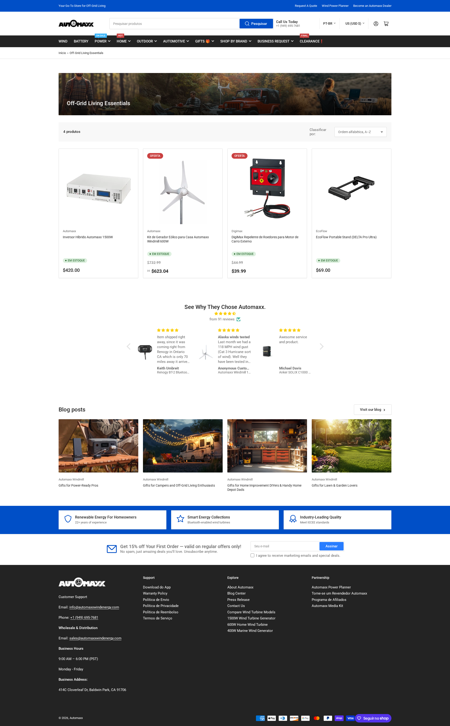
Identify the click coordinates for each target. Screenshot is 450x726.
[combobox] (191, 23)
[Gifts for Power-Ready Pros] (98, 445)
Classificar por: (318, 132)
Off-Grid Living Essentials (86, 53)
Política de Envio (156, 600)
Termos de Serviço (157, 618)
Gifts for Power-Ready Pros (78, 485)
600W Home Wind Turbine (247, 624)
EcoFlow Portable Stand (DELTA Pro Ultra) (346, 237)
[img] (225, 313)
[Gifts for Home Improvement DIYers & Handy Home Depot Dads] (267, 445)
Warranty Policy (155, 593)
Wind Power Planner (335, 6)
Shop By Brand (233, 41)
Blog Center (236, 593)
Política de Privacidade (161, 606)
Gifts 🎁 (202, 41)
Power (100, 39)
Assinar (332, 546)
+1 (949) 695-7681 (84, 617)
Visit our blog (370, 409)
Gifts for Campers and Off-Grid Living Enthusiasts (179, 485)
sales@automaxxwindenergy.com (95, 638)
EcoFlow (321, 231)
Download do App (157, 587)
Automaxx (69, 231)
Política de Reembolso (160, 612)
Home (122, 39)
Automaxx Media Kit (327, 606)
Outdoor (145, 41)
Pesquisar (259, 24)
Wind (63, 41)
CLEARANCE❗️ (312, 39)
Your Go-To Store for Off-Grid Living (82, 6)
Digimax (237, 231)
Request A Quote (306, 6)
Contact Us (236, 606)
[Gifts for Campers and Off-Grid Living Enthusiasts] (183, 445)
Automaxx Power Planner (331, 587)
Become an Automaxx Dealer (372, 6)
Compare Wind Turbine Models (251, 612)
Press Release (238, 600)
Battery (81, 41)
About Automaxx (240, 587)
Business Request (273, 41)
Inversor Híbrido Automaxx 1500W (88, 237)
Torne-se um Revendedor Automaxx (339, 593)
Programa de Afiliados (329, 600)
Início (62, 53)
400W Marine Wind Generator (250, 631)
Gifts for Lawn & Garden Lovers (334, 485)
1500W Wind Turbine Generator (251, 618)
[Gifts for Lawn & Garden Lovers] (351, 445)
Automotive (174, 41)
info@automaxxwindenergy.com (94, 607)
